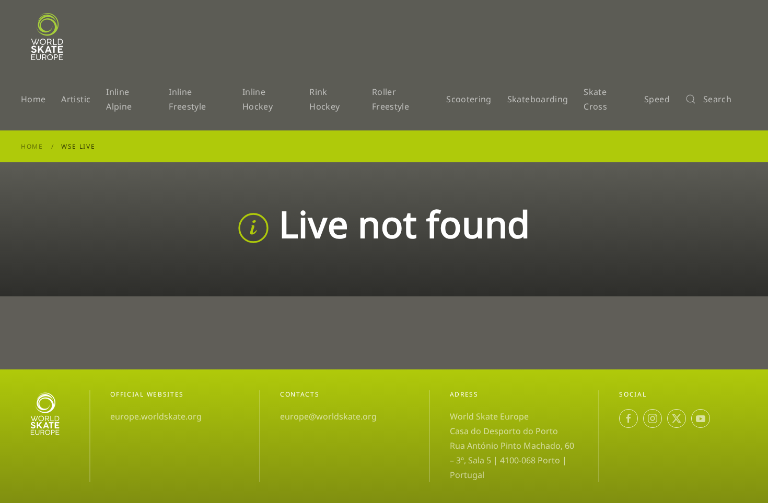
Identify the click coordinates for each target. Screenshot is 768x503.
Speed (657, 99)
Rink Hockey (324, 99)
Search (717, 99)
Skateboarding (537, 99)
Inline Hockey (257, 99)
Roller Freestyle (390, 99)
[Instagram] (652, 418)
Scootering (469, 99)
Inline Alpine (119, 99)
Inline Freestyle (187, 99)
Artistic (75, 99)
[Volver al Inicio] (49, 36)
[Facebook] (628, 418)
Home (33, 99)
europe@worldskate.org (328, 416)
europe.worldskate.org (156, 416)
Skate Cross (595, 99)
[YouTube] (700, 418)
